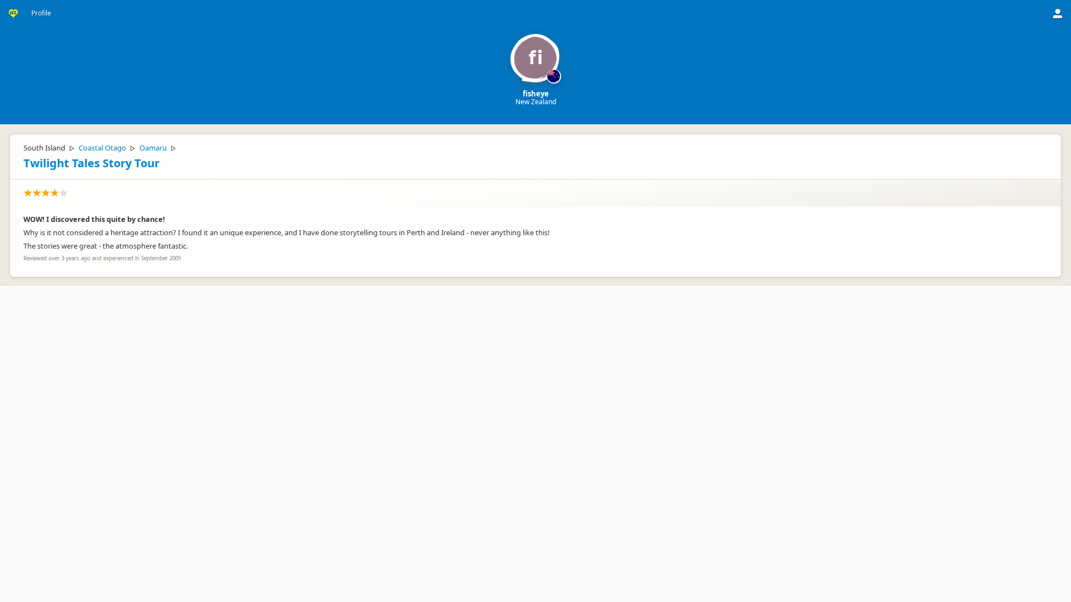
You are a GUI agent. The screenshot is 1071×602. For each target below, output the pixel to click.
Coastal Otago (102, 148)
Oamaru (153, 148)
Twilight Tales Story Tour (91, 163)
